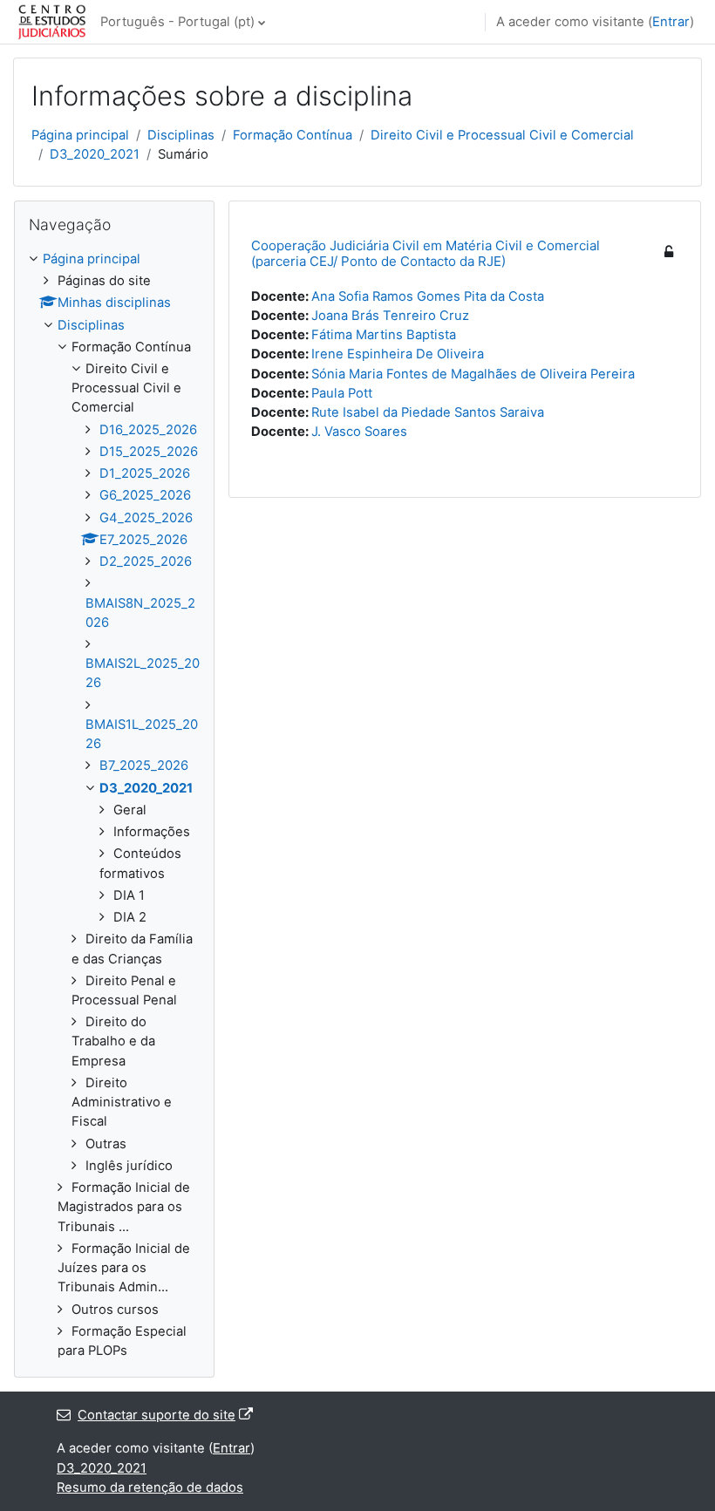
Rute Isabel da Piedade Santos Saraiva (427, 412)
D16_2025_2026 (148, 430)
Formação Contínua (292, 135)
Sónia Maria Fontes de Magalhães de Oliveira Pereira (473, 374)
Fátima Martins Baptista (383, 335)
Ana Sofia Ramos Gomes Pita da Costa (427, 296)
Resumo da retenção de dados (150, 1487)
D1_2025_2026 (144, 473)
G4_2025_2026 (146, 518)
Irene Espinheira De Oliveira (397, 354)
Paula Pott (341, 393)
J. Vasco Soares (359, 431)
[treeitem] (114, 804)
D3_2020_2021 (95, 154)
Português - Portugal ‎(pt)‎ (177, 22)
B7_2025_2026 (143, 765)
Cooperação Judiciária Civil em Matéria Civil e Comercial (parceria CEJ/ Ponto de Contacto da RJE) (425, 253)
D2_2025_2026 (145, 561)
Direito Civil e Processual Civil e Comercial (502, 135)
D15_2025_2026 (148, 451)
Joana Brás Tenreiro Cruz (390, 315)
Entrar (671, 22)
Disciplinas (180, 135)
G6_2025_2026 (145, 495)
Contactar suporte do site (156, 1415)
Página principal (80, 135)
